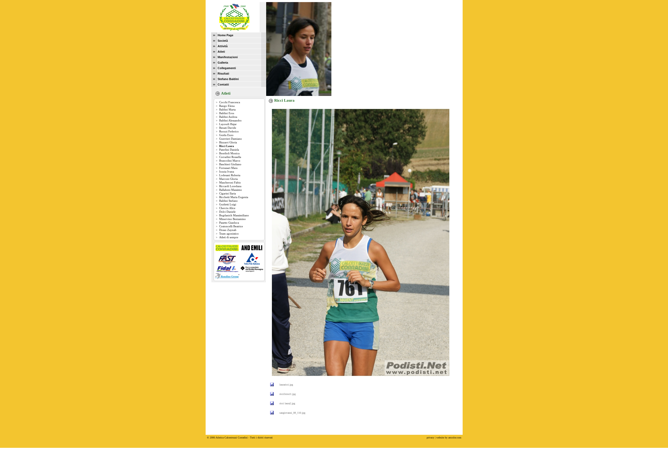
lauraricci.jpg (286, 384)
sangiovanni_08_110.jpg (292, 412)
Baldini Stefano (228, 200)
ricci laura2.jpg (287, 403)
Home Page (225, 35)
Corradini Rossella (230, 156)
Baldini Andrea (228, 116)
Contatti (223, 84)
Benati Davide (227, 127)
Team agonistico (229, 233)
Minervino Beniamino (232, 219)
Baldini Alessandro (230, 120)
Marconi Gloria (228, 178)
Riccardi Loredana (230, 186)
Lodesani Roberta (229, 175)
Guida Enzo (226, 135)
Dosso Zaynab (227, 229)
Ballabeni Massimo (230, 189)
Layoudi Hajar (228, 124)
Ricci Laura (226, 146)
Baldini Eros (226, 113)
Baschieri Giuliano (230, 164)
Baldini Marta (227, 109)
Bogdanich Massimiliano (234, 215)
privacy (430, 437)
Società (223, 40)
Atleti (221, 51)
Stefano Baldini (228, 79)
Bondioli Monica (229, 153)
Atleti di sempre (228, 237)
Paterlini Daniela (229, 149)
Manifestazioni (228, 57)
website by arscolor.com (448, 437)
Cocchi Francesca (229, 102)
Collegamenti (227, 68)
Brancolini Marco (229, 160)
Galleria (223, 62)
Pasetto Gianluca (229, 222)
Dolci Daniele (227, 211)
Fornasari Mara (228, 167)
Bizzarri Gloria (228, 142)
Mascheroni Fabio (230, 182)
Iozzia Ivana (226, 171)
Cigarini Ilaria (227, 193)
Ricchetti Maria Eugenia (233, 197)
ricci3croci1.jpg (287, 394)
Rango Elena (227, 105)
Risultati (223, 73)
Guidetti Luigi (227, 204)
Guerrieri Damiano (230, 138)
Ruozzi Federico (229, 131)
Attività (223, 46)
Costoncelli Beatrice (231, 226)
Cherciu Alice (227, 208)
